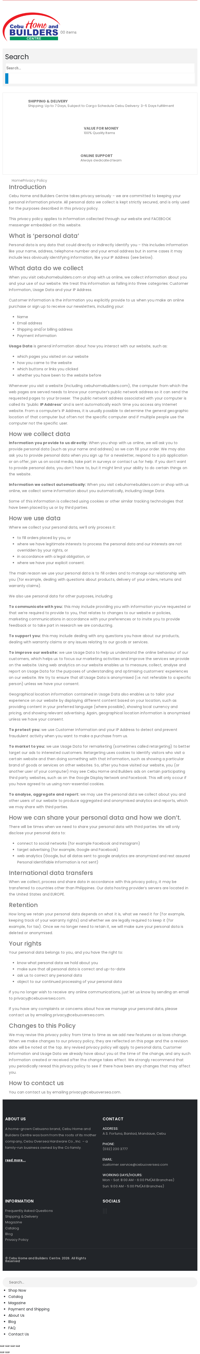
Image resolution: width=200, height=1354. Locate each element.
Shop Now (17, 1290)
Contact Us (18, 1334)
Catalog (15, 1296)
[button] (17, 57)
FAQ (12, 1328)
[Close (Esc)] (18, 1346)
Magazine (17, 1302)
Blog (12, 1321)
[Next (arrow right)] (7, 1352)
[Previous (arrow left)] (2, 1352)
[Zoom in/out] (2, 1346)
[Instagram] (106, 1211)
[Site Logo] (31, 26)
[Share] (12, 1346)
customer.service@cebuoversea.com (135, 1164)
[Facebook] (103, 1211)
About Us (16, 1315)
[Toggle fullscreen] (7, 1346)
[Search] (6, 78)
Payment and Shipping (28, 1309)
